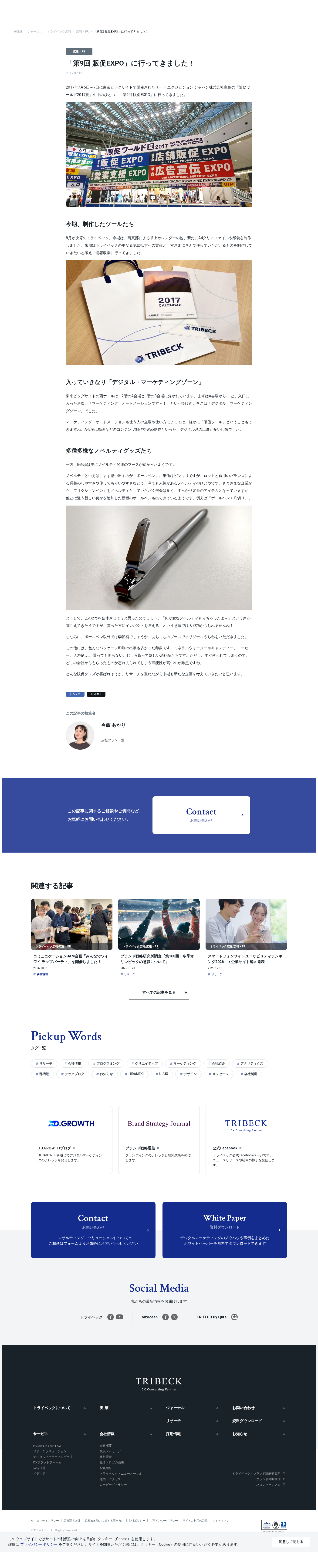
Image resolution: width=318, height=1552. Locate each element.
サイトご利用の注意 (195, 1520)
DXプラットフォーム (47, 1462)
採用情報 (173, 1434)
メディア (39, 1473)
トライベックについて (52, 1408)
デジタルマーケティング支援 (53, 1457)
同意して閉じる (291, 1542)
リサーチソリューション (50, 1451)
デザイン (190, 1074)
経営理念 (106, 1457)
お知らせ (106, 1074)
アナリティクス (251, 1063)
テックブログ (74, 1074)
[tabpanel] (71, 1140)
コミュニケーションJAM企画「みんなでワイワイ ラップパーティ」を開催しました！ (70, 959)
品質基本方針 (72, 1520)
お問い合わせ (243, 1408)
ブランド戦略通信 (268, 1479)
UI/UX (163, 1074)
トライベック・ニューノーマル (121, 1473)
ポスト (99, 694)
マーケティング (184, 1063)
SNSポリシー (137, 1520)
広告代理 (39, 1468)
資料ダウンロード (247, 1421)
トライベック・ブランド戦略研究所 (256, 1473)
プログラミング (108, 1063)
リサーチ (129, 974)
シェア (78, 694)
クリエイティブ (146, 1063)
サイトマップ (220, 1520)
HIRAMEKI (136, 1074)
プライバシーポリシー (164, 1520)
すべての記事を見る (159, 992)
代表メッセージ (110, 1451)
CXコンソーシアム (268, 1484)
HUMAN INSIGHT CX (47, 1445)
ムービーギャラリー (113, 1484)
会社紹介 (218, 1063)
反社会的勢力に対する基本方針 (104, 1520)
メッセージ (220, 1074)
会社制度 (250, 1074)
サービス (40, 1434)
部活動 (44, 1074)
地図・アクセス (110, 1479)
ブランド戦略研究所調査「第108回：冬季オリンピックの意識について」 (157, 959)
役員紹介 (106, 1468)
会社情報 (42, 974)
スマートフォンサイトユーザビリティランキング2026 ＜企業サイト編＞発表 (245, 959)
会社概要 (106, 1445)
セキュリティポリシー (45, 1520)
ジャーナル (175, 1408)
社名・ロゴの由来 (112, 1462)
